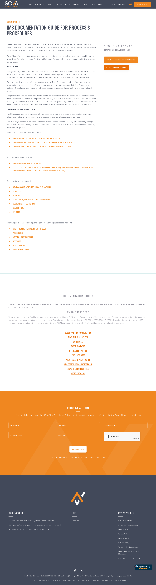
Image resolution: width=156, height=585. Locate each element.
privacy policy (100, 457)
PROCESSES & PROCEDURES (78, 359)
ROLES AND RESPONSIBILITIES (78, 332)
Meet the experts (72, 4)
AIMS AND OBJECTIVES (78, 337)
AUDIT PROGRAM (78, 373)
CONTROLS (78, 341)
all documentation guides (117, 67)
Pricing (85, 4)
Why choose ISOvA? (43, 4)
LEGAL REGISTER (78, 355)
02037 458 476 (143, 4)
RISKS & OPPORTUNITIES (78, 368)
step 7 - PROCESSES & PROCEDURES (121, 59)
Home (30, 4)
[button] (58, 4)
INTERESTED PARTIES (78, 350)
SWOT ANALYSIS (78, 346)
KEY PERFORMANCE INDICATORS (78, 364)
